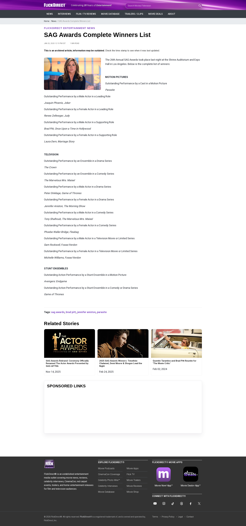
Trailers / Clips (134, 14)
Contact (190, 517)
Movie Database (110, 14)
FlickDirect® (86, 517)
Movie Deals (155, 14)
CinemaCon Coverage (109, 474)
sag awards (57, 312)
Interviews (64, 14)
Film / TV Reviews (86, 14)
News (50, 14)
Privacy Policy (168, 517)
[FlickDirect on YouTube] (155, 503)
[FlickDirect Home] (55, 5)
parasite (102, 312)
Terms (155, 517)
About (171, 14)
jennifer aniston (86, 312)
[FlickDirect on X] (199, 503)
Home (46, 21)
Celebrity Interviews (108, 486)
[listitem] (69, 352)
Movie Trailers (134, 480)
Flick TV (131, 474)
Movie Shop (133, 491)
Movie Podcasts (106, 468)
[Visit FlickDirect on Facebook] (190, 503)
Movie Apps (133, 468)
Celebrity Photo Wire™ (109, 480)
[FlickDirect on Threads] (181, 503)
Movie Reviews (134, 486)
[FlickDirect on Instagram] (164, 503)
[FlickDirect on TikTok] (173, 503)
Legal (180, 517)
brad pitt (71, 312)
